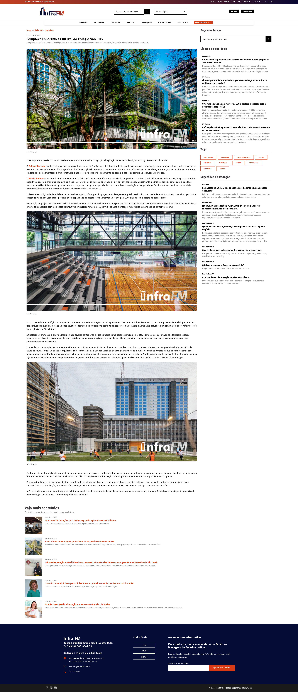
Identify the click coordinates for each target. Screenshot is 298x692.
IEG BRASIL (236, 1)
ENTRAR (234, 11)
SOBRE (212, 1)
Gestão (261, 157)
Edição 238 (38, 30)
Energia (222, 168)
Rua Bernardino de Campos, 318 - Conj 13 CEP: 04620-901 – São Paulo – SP (86, 660)
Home (29, 30)
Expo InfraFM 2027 (203, 23)
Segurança (208, 168)
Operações (147, 23)
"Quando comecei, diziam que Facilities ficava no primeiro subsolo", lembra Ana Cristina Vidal (89, 583)
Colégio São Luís (37, 166)
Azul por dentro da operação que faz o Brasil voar (225, 277)
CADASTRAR (247, 11)
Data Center (98, 23)
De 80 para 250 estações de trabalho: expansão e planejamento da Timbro (80, 520)
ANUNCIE (247, 1)
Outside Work (164, 23)
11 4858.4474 (74, 672)
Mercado (131, 23)
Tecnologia (253, 163)
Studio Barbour (36, 178)
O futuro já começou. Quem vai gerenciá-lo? (223, 265)
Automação (223, 163)
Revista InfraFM (208, 223)
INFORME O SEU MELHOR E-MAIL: (178, 663)
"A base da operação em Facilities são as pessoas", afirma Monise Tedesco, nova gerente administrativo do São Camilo (101, 562)
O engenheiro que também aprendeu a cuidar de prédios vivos (231, 250)
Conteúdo (49, 30)
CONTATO (257, 1)
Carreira (83, 23)
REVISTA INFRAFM (223, 1)
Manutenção (208, 157)
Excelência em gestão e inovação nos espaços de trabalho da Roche (77, 604)
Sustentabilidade (243, 157)
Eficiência (207, 163)
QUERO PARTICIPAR (221, 668)
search (147, 12)
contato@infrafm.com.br (80, 666)
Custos (238, 163)
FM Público (116, 23)
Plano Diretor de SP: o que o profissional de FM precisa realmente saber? (79, 541)
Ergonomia (225, 157)
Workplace (183, 23)
